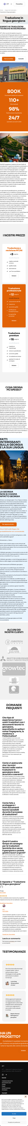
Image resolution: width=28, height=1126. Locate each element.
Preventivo (19, 4)
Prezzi (3, 1086)
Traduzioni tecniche (7, 1081)
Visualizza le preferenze (14, 1122)
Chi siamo (4, 1089)
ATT (8, 4)
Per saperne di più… (8, 524)
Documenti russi (6, 1082)
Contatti (21, 59)
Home (1, 10)
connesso (12, 941)
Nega (14, 1118)
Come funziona (6, 1088)
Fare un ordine (8, 59)
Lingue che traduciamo (10, 10)
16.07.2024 (3, 892)
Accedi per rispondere (6, 903)
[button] (25, 1096)
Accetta (14, 1113)
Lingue (4, 1084)
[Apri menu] (11, 4)
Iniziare (14, 276)
